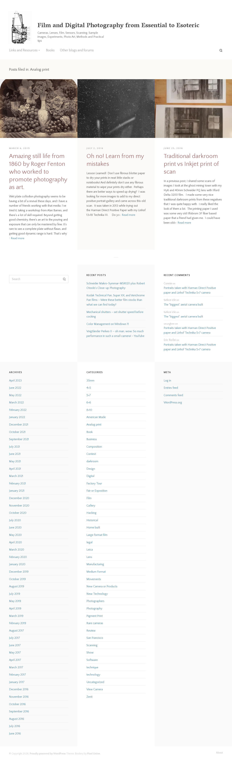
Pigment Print (94, 616)
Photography (94, 608)
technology (93, 674)
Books (50, 50)
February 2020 (18, 557)
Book (89, 432)
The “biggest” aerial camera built (183, 304)
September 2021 (19, 439)
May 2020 (15, 535)
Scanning (92, 645)
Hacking (91, 512)
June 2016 (15, 733)
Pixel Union (93, 753)
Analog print (93, 424)
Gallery (90, 505)
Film (89, 498)
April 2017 (15, 660)
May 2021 (15, 461)
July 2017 (14, 638)
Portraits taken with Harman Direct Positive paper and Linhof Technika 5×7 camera (190, 290)
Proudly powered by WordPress (48, 753)
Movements (93, 579)
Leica (89, 549)
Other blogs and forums (77, 50)
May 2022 (15, 395)
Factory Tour (94, 483)
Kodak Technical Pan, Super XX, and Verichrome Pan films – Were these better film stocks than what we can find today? (115, 300)
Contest (91, 454)
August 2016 (16, 719)
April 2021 (15, 468)
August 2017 (16, 630)
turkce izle (170, 300)
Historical (92, 520)
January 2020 (17, 564)
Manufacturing (95, 564)
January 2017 (16, 682)
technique (92, 667)
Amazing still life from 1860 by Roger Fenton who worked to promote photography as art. (38, 172)
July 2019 (14, 593)
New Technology (97, 593)
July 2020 (15, 520)
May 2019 (15, 601)
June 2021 (15, 454)
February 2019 (17, 623)
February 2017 (17, 674)
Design (90, 468)
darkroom (92, 461)
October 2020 (17, 512)
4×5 (88, 387)
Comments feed (173, 395)
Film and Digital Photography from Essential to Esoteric (118, 26)
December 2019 (18, 571)
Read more (17, 238)
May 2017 (15, 652)
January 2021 (16, 490)
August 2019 (16, 586)
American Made (96, 417)
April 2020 (15, 542)
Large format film (96, 535)
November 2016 (19, 696)
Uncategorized (95, 682)
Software (92, 660)
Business (91, 439)
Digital (90, 476)
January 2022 (17, 417)
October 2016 (17, 704)
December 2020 (19, 498)
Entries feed (171, 387)
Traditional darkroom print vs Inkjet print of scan (191, 164)
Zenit (89, 696)
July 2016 (14, 726)
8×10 (89, 410)
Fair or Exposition (96, 490)
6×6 (88, 402)
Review (91, 630)
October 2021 (17, 432)
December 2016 (18, 689)
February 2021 (17, 483)
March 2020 (16, 549)
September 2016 (19, 711)
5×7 (88, 395)
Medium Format (96, 571)
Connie (168, 283)
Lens (89, 557)
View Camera (94, 689)
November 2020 (19, 505)
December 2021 (18, 424)
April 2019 (15, 608)
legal (89, 542)
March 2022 (16, 402)
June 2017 (15, 645)
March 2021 (16, 476)
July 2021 (14, 446)
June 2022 (15, 387)
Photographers (95, 601)
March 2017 (16, 667)
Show (90, 652)
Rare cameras (94, 623)
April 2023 (15, 380)
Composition (94, 446)
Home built (93, 527)
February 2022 (17, 410)
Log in (167, 380)
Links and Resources (23, 50)
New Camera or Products (101, 586)
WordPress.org (173, 402)
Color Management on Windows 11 (107, 324)
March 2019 (16, 616)
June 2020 (15, 527)
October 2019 (17, 579)
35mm (90, 380)
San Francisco (94, 638)
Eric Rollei (170, 340)
